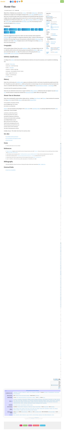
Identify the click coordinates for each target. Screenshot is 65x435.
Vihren (20, 408)
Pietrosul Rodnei (38, 406)
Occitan (54, 33)
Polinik (45, 401)
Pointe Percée (36, 401)
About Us (30, 425)
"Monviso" (36, 151)
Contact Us (25, 425)
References (41, 29)
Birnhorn (28, 401)
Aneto (20, 395)
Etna (31, 411)
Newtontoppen (57, 392)
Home (21, 425)
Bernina (32, 399)
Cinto (17, 411)
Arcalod (50, 400)
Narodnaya (52, 406)
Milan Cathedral (16, 23)
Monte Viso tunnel (9, 140)
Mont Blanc (15, 399)
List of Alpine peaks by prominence (12, 136)
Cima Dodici (31, 400)
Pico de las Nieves (29, 397)
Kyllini (33, 408)
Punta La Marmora (24, 411)
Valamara (29, 409)
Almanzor (27, 395)
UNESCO (15, 40)
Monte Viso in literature (26, 29)
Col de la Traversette (14, 53)
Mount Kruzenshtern (16, 393)
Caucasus (10, 414)
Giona (53, 408)
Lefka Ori (37, 411)
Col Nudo (32, 401)
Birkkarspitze (50, 401)
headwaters (25, 48)
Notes (36, 29)
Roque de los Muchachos (22, 397)
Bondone (22, 401)
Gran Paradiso (25, 400)
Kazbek (21, 414)
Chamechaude (40, 400)
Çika (27, 409)
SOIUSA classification (13, 29)
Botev (25, 409)
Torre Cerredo (23, 395)
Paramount (6, 37)
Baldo (21, 400)
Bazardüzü (17, 414)
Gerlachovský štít (20, 406)
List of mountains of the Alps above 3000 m (13, 138)
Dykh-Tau (30, 414)
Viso (53, 399)
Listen (62, 1)
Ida (35, 411)
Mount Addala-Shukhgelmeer (47, 414)
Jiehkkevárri (24, 392)
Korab (26, 408)
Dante (35, 98)
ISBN (11, 152)
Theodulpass (30, 19)
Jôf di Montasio (41, 401)
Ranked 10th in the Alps (54, 24)
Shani (53, 414)
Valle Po (35, 50)
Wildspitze (29, 399)
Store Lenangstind (32, 392)
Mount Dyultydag (35, 414)
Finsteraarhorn (24, 399)
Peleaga (34, 406)
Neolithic (18, 82)
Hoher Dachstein (45, 399)
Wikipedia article (37, 417)
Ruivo (44, 397)
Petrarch (38, 98)
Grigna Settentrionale (16, 401)
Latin (56, 108)
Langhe (24, 19)
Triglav (55, 399)
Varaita (41, 50)
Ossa (35, 408)
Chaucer (44, 98)
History (19, 29)
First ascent (47, 48)
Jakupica (56, 408)
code (7, 76)
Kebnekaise (20, 392)
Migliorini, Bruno (9, 151)
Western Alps (12, 64)
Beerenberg (46, 392)
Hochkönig (36, 399)
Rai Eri (9, 152)
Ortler (19, 400)
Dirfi (49, 411)
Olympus (17, 408)
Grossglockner (19, 399)
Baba (32, 409)
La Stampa (33, 155)
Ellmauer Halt (55, 401)
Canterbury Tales (36, 108)
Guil (16, 51)
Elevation (48, 21)
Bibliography (6, 32)
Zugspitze (44, 400)
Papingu (38, 408)
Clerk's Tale (27, 108)
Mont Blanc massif (26, 21)
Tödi (47, 401)
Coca (28, 400)
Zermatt (37, 19)
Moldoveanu (30, 406)
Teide (17, 397)
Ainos (51, 411)
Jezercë (28, 408)
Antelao (48, 400)
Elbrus (14, 414)
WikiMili (2, 1)
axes (21, 83)
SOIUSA (12, 59)
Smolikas (50, 408)
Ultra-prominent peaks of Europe (32, 390)
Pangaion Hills (42, 408)
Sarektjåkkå (38, 392)
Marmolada (50, 399)
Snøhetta (28, 392)
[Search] (22, 1)
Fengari (53, 411)
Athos (31, 408)
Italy (55, 41)
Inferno (20, 100)
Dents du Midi (36, 400)
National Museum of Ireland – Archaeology (44, 85)
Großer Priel (58, 400)
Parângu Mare (25, 406)
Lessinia (60, 353)
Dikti (40, 411)
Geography (6, 29)
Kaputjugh (40, 414)
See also (32, 29)
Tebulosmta (24, 414)
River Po (40, 40)
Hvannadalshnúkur (51, 392)
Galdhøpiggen (15, 392)
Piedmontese (54, 35)
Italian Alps (37, 39)
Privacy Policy (42, 425)
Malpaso (33, 397)
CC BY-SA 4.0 (32, 418)
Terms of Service (36, 425)
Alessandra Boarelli (30, 92)
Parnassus (22, 409)
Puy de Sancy (37, 395)
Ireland (24, 85)
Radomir (18, 409)
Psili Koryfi (35, 409)
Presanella (25, 401)
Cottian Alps (53, 43)
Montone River (33, 100)
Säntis (17, 400)
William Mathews (34, 90)
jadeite (22, 82)
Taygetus (23, 408)
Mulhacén (17, 395)
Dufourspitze (40, 399)
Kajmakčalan (47, 408)
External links (12, 32)
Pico (39, 397)
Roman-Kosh (46, 406)
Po (30, 48)
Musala (14, 408)
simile (9, 100)
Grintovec (53, 400)
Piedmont (52, 41)
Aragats (27, 414)
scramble (56, 52)
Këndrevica (15, 409)
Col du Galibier (8, 21)
